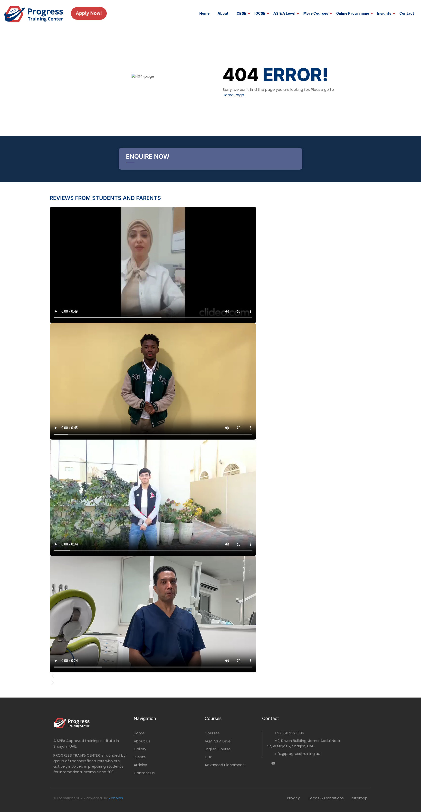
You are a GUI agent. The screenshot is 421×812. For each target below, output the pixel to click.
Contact (406, 13)
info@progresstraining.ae (297, 753)
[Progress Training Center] (34, 13)
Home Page (233, 94)
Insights (384, 13)
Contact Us (144, 772)
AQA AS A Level (218, 741)
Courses (212, 733)
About (223, 13)
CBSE (241, 13)
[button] (210, 676)
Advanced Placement (224, 764)
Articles (140, 764)
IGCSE (259, 13)
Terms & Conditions (326, 798)
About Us (142, 741)
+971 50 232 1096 (289, 733)
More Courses (315, 13)
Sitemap (360, 798)
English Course (218, 748)
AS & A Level (284, 13)
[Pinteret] (273, 764)
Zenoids (116, 798)
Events (140, 757)
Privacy (293, 798)
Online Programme (352, 13)
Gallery (140, 748)
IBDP (208, 757)
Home (204, 13)
